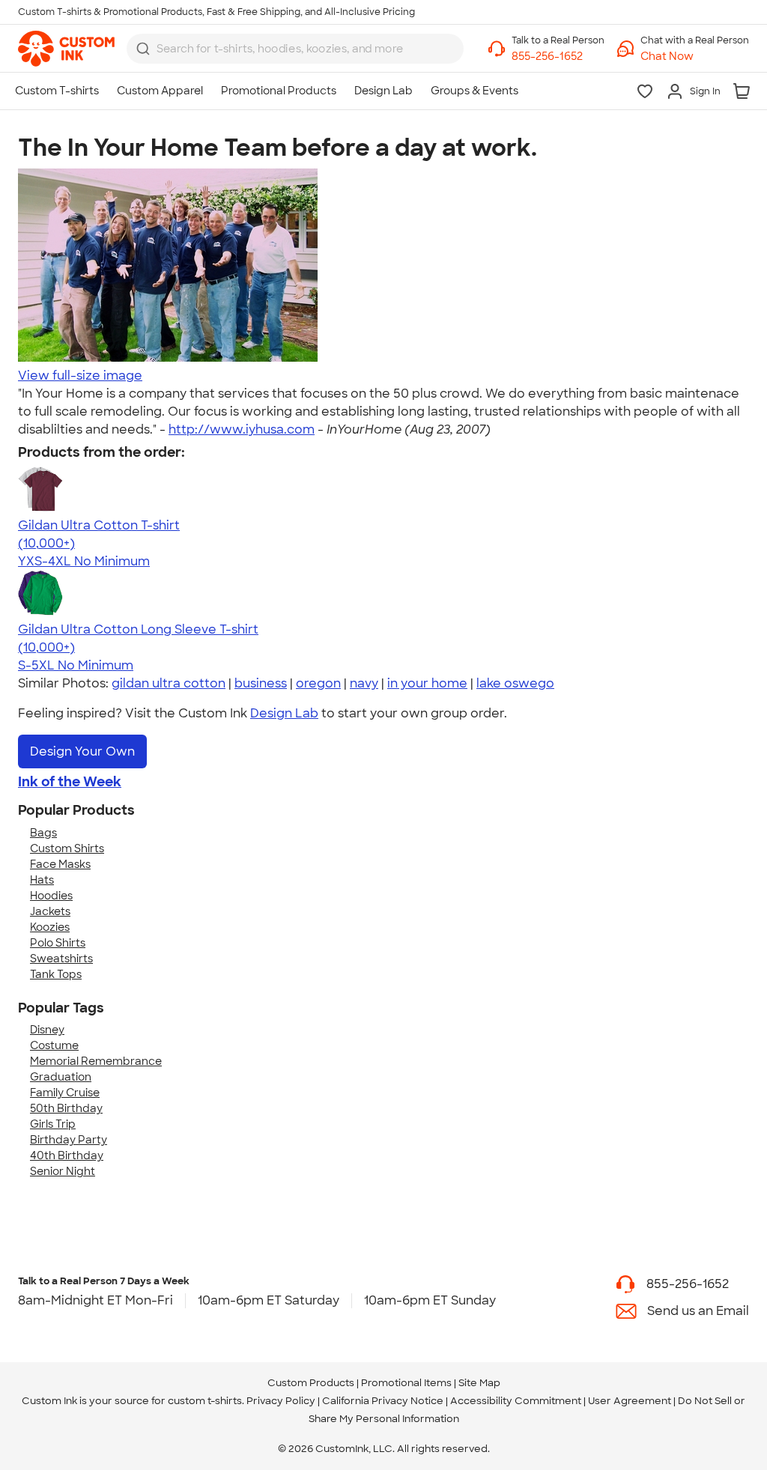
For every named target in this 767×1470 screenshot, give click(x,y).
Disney (47, 1029)
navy (364, 683)
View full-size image (80, 375)
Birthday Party (68, 1139)
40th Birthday (66, 1155)
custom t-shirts (205, 1400)
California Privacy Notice (382, 1400)
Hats (42, 880)
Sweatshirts (61, 958)
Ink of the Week (69, 782)
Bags (43, 832)
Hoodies (51, 895)
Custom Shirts (67, 848)
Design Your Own (82, 751)
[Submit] (143, 49)
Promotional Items (406, 1382)
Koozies (50, 927)
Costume (54, 1045)
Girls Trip (53, 1124)
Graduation (60, 1077)
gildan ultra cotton (168, 683)
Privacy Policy (280, 1400)
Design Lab (284, 713)
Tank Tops (56, 974)
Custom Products (310, 1382)
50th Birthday (66, 1108)
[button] (694, 56)
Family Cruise (65, 1092)
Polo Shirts (57, 943)
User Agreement (629, 1400)
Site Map (479, 1382)
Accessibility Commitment (515, 1400)
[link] (66, 49)
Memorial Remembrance (96, 1061)
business (260, 683)
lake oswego (515, 683)
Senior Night (62, 1171)
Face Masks (60, 864)
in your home (427, 683)
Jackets (50, 911)
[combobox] (295, 49)
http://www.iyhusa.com (242, 429)
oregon (318, 683)
